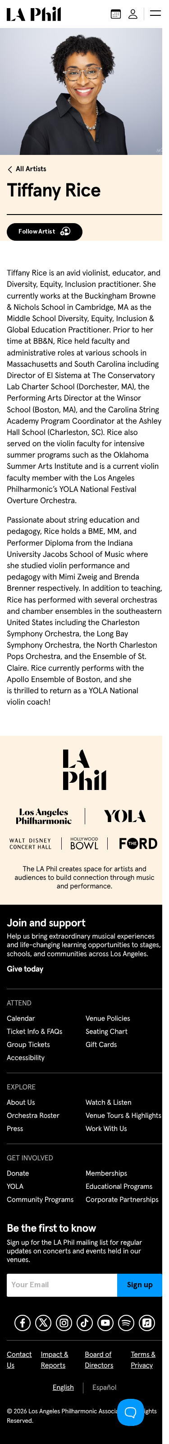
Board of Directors (99, 1360)
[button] (155, 14)
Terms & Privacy (143, 1360)
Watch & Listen (109, 1103)
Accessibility (26, 1058)
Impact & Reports (55, 1360)
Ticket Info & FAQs (34, 1032)
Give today (25, 969)
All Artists (31, 169)
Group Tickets (28, 1045)
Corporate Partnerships (122, 1200)
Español (104, 1388)
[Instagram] (64, 1323)
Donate (18, 1174)
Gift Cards (101, 1045)
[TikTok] (85, 1323)
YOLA (15, 1187)
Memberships (106, 1174)
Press (15, 1129)
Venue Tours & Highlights (123, 1116)
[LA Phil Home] (34, 14)
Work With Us (106, 1129)
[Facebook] (22, 1323)
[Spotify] (126, 1323)
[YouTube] (105, 1323)
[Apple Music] (147, 1323)
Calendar (21, 1019)
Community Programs (40, 1200)
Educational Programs (119, 1187)
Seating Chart (107, 1032)
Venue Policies (108, 1019)
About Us (21, 1103)
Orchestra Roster (33, 1116)
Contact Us (19, 1360)
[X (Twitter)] (43, 1323)
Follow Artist (36, 232)
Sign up (140, 1285)
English (63, 1388)
